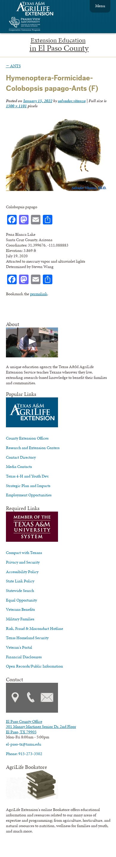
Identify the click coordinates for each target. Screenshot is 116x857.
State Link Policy (20, 581)
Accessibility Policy (22, 572)
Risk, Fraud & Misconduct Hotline (34, 628)
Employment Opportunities (28, 495)
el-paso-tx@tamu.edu (23, 744)
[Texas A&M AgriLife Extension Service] (38, 9)
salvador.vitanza (72, 101)
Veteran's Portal (19, 647)
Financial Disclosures (24, 657)
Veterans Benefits (20, 609)
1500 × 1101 (16, 106)
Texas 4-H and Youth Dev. (27, 476)
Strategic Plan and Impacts (28, 486)
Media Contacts (19, 466)
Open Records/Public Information (34, 666)
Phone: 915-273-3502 (24, 754)
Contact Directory (21, 457)
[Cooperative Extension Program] (41, 24)
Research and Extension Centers (32, 448)
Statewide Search (20, 590)
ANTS (13, 66)
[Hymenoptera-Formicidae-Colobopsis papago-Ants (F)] (56, 189)
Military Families (20, 619)
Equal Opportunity (21, 600)
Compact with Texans (24, 552)
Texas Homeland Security (27, 638)
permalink (38, 294)
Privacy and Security (23, 562)
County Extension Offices (27, 438)
